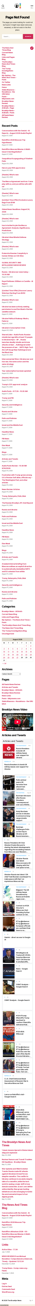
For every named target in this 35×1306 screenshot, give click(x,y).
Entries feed (7, 1286)
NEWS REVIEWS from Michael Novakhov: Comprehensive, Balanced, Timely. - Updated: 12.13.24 (17, 1258)
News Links (6, 85)
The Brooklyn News (14, 1300)
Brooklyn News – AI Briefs (12, 611)
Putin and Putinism (9, 418)
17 (4, 655)
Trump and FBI (8, 398)
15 (26, 652)
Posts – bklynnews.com (8, 98)
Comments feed (8, 1289)
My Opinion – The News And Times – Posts (9, 77)
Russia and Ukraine (9, 412)
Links (5, 1244)
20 (17, 655)
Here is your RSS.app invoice (13, 168)
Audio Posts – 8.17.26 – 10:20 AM (15, 391)
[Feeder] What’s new (10, 175)
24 (4, 657)
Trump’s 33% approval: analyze (14, 384)
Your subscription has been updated (16, 371)
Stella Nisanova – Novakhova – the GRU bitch (8, 92)
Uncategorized (8, 634)
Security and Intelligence (12, 405)
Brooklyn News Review (11, 693)
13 (17, 652)
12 (13, 652)
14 (22, 652)
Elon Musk (6, 445)
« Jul (4, 663)
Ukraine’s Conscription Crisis (13, 328)
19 (13, 655)
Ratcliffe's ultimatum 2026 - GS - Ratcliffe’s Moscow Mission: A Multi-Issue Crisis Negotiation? (16, 1234)
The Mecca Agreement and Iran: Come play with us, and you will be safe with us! (17, 183)
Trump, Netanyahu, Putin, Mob (14, 496)
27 (17, 657)
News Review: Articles (11, 489)
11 (8, 652)
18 (8, 655)
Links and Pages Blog (10, 617)
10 (4, 652)
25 (8, 657)
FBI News (5, 439)
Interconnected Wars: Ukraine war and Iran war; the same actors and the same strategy (17, 361)
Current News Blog (9, 614)
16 (31, 652)
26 (13, 657)
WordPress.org (8, 1292)
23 (31, 655)
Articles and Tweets (10, 459)
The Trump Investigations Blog (7, 71)
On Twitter (6, 82)
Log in (4, 1284)
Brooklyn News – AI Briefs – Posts (8, 112)
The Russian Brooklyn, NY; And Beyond (17, 503)
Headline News (8, 432)
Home (4, 87)
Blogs (4, 452)
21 (22, 655)
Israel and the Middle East (12, 425)
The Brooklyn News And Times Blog (8, 64)
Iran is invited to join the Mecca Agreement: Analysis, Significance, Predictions (16, 227)
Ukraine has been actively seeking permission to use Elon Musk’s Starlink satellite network (17, 309)
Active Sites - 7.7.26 (10, 1249)
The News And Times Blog (7, 49)
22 (26, 655)
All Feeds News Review (11, 684)
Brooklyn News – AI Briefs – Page (8, 107)
